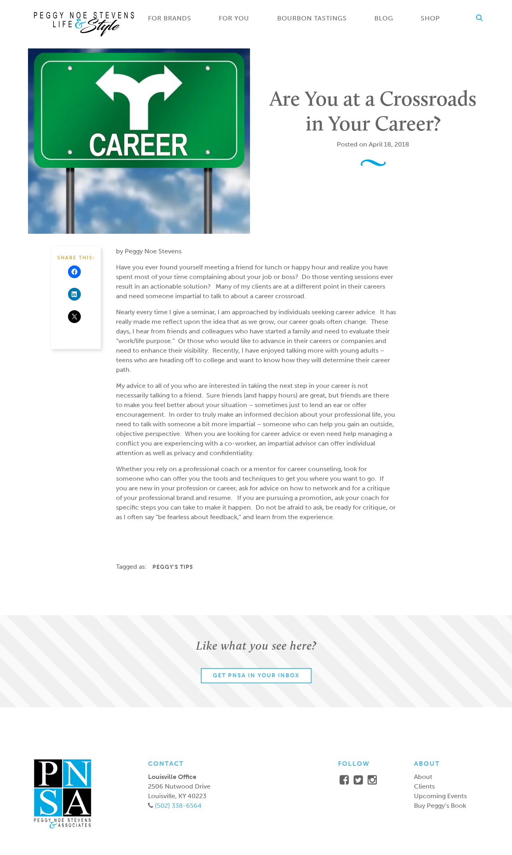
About (423, 777)
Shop (430, 18)
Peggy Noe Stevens (84, 24)
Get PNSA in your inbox (256, 675)
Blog (383, 18)
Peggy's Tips (172, 567)
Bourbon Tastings (312, 18)
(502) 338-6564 (177, 805)
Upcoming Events (440, 796)
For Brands (169, 18)
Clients (424, 786)
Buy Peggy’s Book (440, 805)
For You (234, 18)
